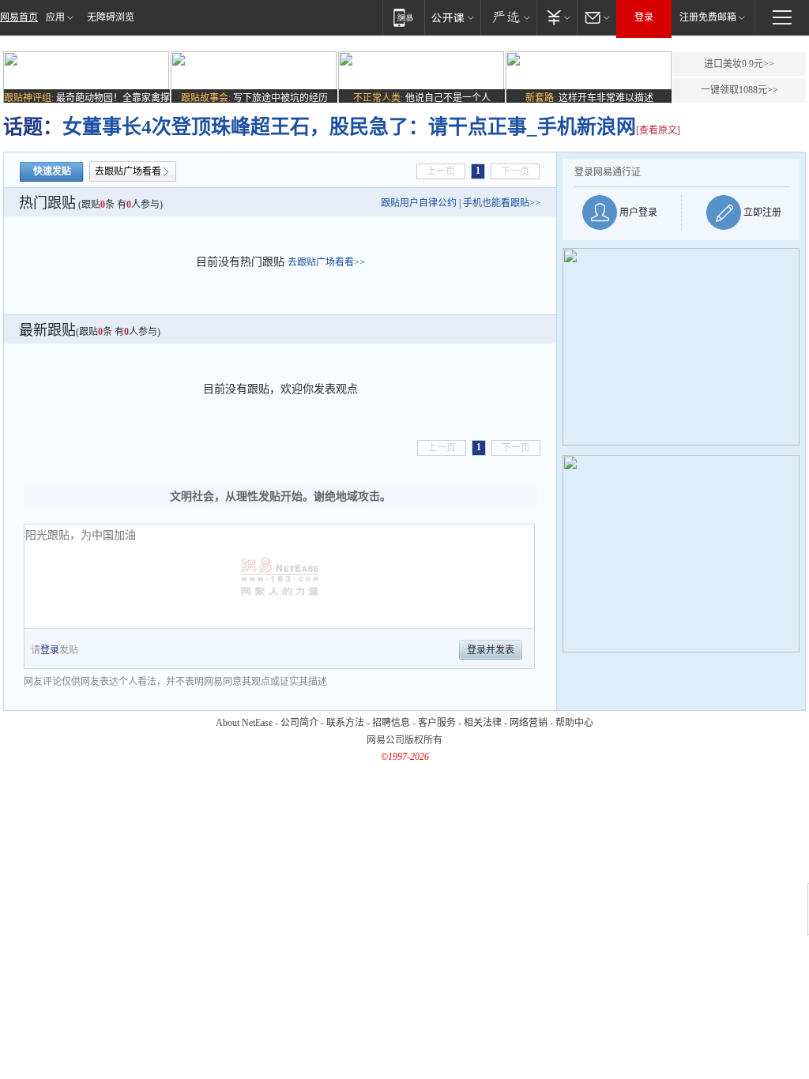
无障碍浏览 (110, 17)
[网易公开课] (452, 17)
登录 (643, 17)
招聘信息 (391, 722)
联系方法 (345, 722)
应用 (55, 17)
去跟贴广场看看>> (326, 262)
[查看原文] (658, 130)
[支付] (556, 17)
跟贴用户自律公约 (419, 203)
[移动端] (403, 17)
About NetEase (244, 722)
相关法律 (483, 722)
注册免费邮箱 (707, 17)
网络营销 (528, 722)
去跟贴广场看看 (128, 171)
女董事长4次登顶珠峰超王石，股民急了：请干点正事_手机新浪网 (349, 126)
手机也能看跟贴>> (501, 203)
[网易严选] (508, 17)
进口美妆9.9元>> (739, 64)
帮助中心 (574, 722)
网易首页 (19, 17)
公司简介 (299, 722)
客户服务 (437, 722)
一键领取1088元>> (739, 90)
